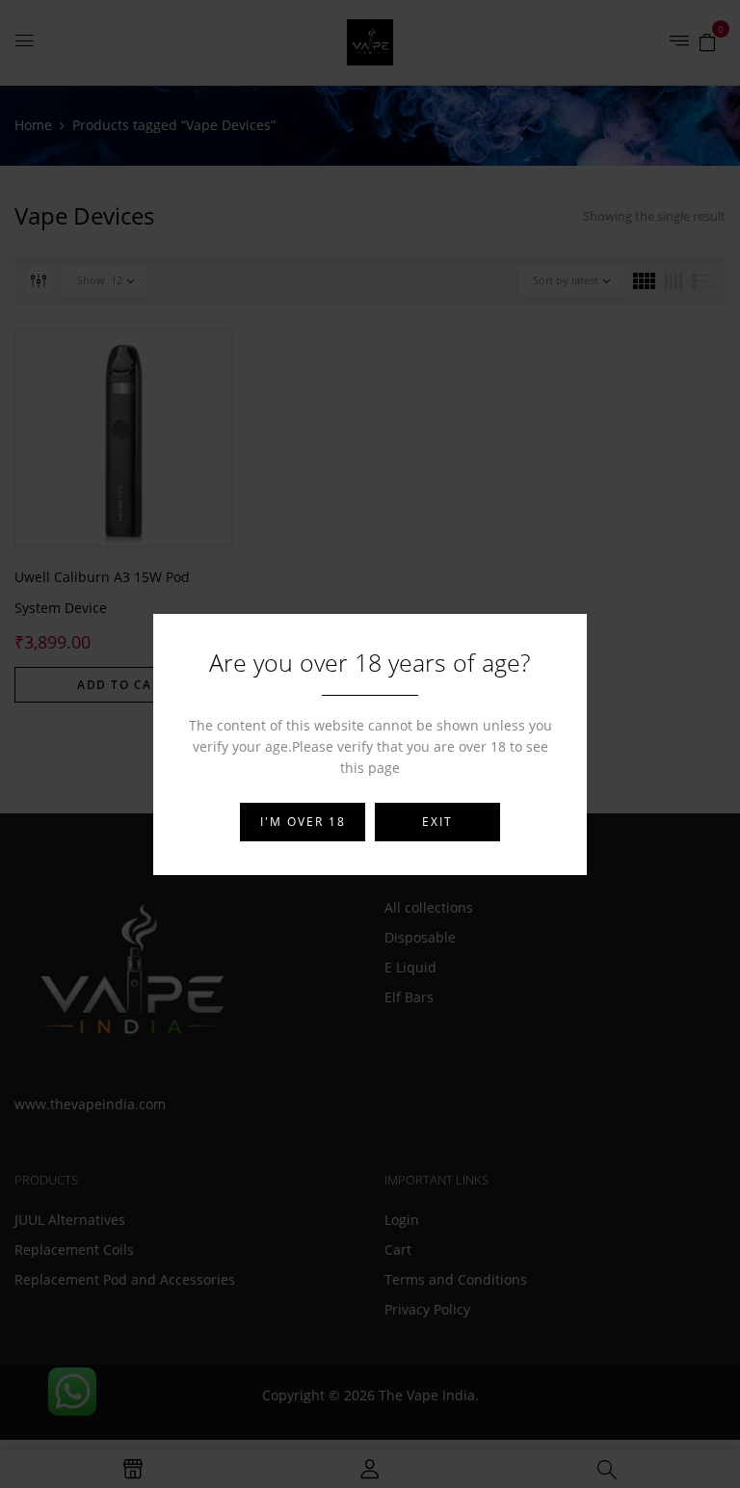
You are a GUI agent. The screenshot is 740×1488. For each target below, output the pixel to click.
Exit (437, 821)
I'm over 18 (303, 821)
